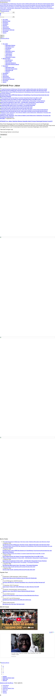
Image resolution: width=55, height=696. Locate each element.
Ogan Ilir (7, 71)
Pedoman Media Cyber (8, 678)
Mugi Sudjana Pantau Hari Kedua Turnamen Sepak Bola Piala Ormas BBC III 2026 (27, 5)
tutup (1, 35)
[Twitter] (3, 666)
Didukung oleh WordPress (6, 683)
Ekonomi (5, 74)
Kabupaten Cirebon (10, 57)
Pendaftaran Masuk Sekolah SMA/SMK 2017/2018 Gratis (17, 599)
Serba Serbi (6, 76)
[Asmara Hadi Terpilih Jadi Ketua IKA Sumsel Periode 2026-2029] (16, 106)
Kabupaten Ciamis (10, 51)
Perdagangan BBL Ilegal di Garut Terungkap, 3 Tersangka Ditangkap (17, 105)
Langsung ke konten (5, 0)
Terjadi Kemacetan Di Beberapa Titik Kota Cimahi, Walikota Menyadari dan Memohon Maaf (23, 3)
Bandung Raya (6, 58)
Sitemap (5, 680)
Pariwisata (5, 80)
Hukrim (4, 82)
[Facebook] (3, 665)
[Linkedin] (3, 669)
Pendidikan (5, 73)
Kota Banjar (8, 48)
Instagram (5, 687)
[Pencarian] (0, 15)
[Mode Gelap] (0, 14)
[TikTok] (3, 672)
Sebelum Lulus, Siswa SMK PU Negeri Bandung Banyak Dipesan (19, 591)
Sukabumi (7, 49)
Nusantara (5, 66)
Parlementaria (6, 77)
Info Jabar (5, 44)
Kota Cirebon (8, 55)
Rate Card (5, 679)
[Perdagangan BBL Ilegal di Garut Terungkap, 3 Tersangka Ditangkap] (18, 103)
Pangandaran (8, 52)
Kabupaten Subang (10, 45)
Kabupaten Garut (9, 46)
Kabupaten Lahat (9, 67)
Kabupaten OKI (9, 70)
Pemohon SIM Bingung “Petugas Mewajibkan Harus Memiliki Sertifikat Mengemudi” (24, 582)
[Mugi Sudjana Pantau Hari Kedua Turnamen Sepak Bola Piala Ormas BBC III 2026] (21, 98)
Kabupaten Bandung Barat (12, 64)
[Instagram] (3, 668)
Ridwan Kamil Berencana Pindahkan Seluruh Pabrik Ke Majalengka (20, 578)
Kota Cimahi (8, 61)
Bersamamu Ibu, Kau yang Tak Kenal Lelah (13, 604)
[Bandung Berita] (4, 11)
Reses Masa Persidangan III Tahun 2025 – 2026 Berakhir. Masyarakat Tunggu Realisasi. (26, 7)
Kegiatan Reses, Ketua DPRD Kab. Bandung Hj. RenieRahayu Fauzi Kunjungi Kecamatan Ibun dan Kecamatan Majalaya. (27, 4)
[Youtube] (3, 671)
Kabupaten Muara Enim (11, 68)
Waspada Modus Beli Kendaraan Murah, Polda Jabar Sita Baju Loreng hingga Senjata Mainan (24, 111)
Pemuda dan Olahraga (8, 79)
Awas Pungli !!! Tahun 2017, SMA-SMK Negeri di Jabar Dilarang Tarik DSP (21, 586)
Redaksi (5, 676)
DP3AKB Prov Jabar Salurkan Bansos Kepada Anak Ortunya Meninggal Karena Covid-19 (26, 121)
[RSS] (3, 674)
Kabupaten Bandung (10, 63)
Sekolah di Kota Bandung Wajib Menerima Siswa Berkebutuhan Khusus (21, 595)
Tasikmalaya (8, 54)
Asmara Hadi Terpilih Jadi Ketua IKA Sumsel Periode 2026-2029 (16, 108)
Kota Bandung (9, 60)
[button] (14, 12)
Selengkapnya (4, 134)
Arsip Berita (6, 685)
